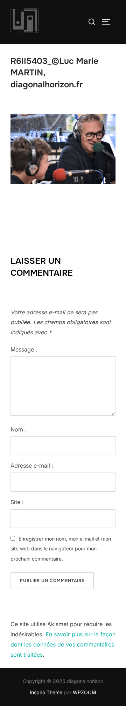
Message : (23, 349)
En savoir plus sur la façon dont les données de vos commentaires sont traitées (62, 644)
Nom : (18, 429)
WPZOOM (84, 692)
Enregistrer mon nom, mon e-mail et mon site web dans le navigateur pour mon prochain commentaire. (60, 549)
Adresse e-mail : (32, 465)
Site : (17, 501)
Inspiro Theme (46, 692)
